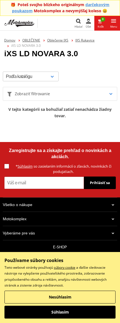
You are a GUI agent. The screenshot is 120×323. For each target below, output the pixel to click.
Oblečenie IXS (57, 40)
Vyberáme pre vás (19, 233)
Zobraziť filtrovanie (32, 93)
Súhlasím (25, 166)
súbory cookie (64, 267)
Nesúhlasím (60, 297)
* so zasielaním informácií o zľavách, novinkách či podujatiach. (63, 169)
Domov (9, 40)
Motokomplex (15, 219)
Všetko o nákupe (17, 204)
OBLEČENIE (31, 40)
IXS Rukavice (85, 40)
